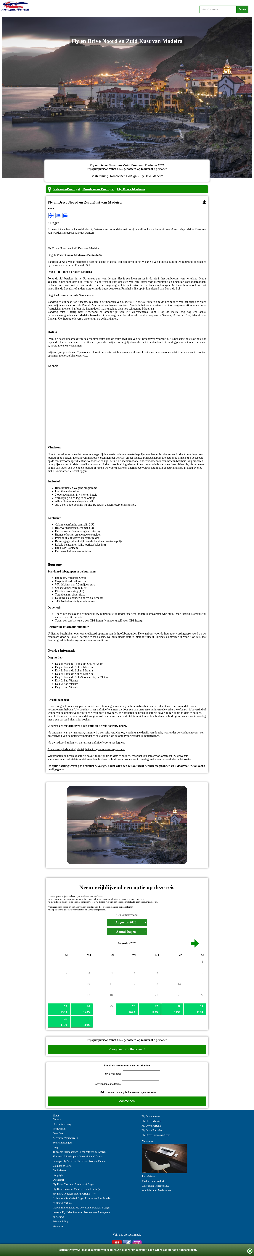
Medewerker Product (153, 1181)
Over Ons (58, 1133)
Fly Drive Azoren (151, 1116)
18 (111, 995)
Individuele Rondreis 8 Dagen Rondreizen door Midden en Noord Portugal (82, 1200)
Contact (57, 1119)
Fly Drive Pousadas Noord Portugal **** (74, 1193)
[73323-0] (204, 202)
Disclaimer (58, 1179)
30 (65, 1018)
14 (179, 983)
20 (156, 995)
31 (88, 1018)
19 (133, 995)
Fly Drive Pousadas (152, 1130)
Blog (55, 1147)
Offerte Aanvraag (62, 1124)
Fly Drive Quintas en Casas (156, 1135)
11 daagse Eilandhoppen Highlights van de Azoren (79, 1152)
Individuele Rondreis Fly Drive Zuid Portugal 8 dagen (81, 1207)
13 (156, 983)
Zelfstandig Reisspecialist (155, 1185)
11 (111, 983)
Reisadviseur (148, 1176)
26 (133, 1006)
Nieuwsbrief (59, 1128)
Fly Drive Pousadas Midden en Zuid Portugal (77, 1189)
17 (88, 995)
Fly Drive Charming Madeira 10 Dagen (73, 1184)
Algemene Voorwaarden (65, 1138)
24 (88, 1006)
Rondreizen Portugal (98, 189)
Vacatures (58, 1226)
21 (179, 995)
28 (179, 1006)
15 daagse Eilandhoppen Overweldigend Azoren (78, 1156)
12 (133, 983)
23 (65, 1006)
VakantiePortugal (66, 189)
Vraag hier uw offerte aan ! (127, 1049)
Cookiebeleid (60, 1170)
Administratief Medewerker (156, 1190)
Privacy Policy (60, 1221)
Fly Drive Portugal (151, 1125)
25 (111, 1006)
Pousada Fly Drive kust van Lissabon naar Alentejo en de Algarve (81, 1214)
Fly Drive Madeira (131, 189)
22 (201, 995)
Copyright (58, 1175)
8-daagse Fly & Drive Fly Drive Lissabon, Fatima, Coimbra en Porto (79, 1163)
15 (201, 983)
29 (201, 1006)
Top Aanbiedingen (62, 1142)
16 (65, 995)
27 (156, 1006)
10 (88, 983)
